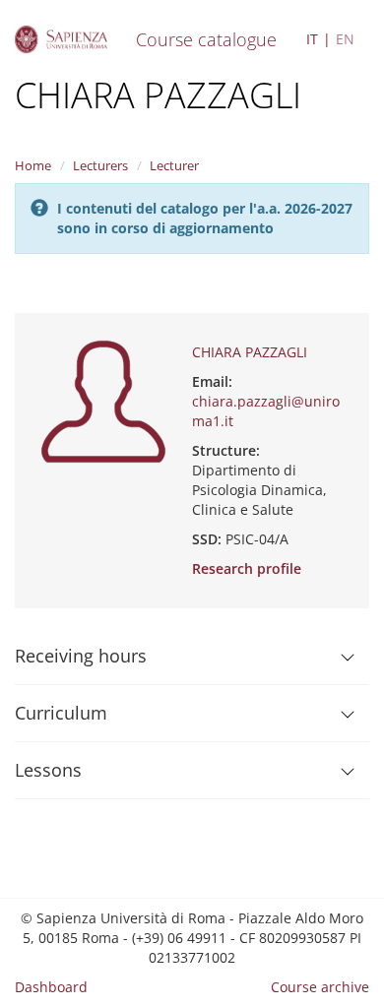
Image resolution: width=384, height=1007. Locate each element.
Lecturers (100, 165)
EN (345, 39)
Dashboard (51, 986)
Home (33, 165)
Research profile (246, 568)
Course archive (320, 986)
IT (312, 39)
